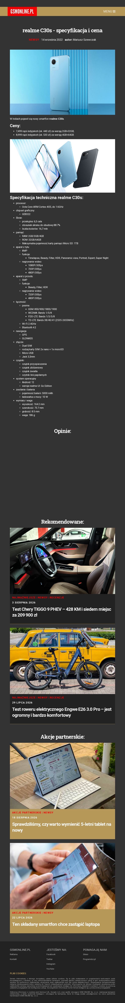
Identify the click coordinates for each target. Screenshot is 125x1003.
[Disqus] (62, 474)
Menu (108, 11)
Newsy (34, 39)
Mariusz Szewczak (84, 39)
